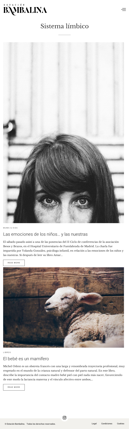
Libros (7, 352)
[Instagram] (64, 417)
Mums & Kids (10, 228)
